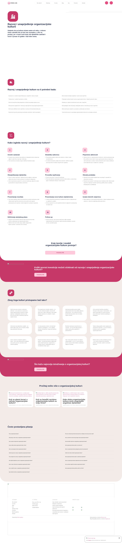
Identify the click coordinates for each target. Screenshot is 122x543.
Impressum (54, 508)
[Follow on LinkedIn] (76, 504)
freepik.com (107, 518)
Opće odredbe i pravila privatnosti (59, 502)
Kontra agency (20, 517)
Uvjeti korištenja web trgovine (58, 507)
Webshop (48, 3)
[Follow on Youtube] (84, 504)
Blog (63, 3)
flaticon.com (103, 517)
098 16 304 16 (35, 505)
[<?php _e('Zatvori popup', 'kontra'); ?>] (119, 538)
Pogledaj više (60, 252)
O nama (56, 3)
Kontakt (83, 3)
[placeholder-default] (106, 4)
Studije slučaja (15, 508)
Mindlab (89, 540)
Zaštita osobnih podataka (57, 505)
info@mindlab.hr (35, 507)
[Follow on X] (81, 504)
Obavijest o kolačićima (57, 503)
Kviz (69, 3)
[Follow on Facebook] (74, 504)
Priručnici (76, 3)
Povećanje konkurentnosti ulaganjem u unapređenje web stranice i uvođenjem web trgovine (60, 512)
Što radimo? (39, 3)
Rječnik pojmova (15, 511)
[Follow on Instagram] (79, 504)
